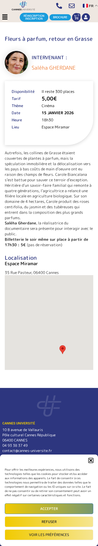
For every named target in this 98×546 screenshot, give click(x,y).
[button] (90, 460)
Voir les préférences (49, 534)
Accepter (49, 508)
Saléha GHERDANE (54, 67)
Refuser (49, 521)
